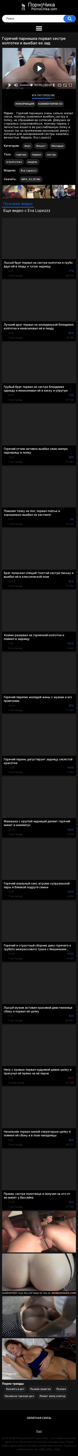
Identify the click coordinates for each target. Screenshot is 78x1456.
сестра (51, 154)
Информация (24, 103)
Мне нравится (22, 96)
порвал (36, 154)
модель (32, 161)
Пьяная (61, 1388)
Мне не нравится (27, 96)
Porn (39, 1431)
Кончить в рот (15, 1388)
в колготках (14, 161)
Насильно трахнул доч (19, 1396)
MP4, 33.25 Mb (31, 179)
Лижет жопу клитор (52, 1396)
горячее (21, 154)
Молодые (58, 145)
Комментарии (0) (50, 103)
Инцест (41, 145)
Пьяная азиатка (40, 1388)
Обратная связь (39, 1418)
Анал (27, 145)
